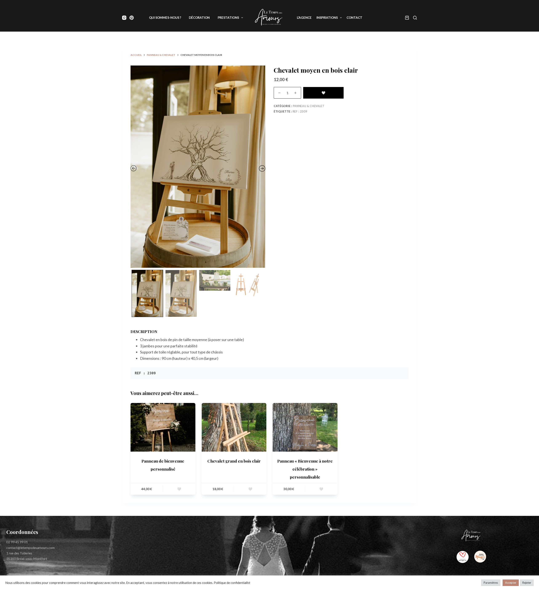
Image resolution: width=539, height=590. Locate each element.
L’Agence (304, 17)
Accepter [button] (510, 582)
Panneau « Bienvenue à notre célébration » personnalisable (305, 469)
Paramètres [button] (491, 582)
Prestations (228, 17)
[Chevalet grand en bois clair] (234, 427)
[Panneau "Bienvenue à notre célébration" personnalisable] (305, 427)
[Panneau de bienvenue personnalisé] (163, 427)
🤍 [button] (179, 489)
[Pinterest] (131, 18)
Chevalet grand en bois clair (234, 461)
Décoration (199, 17)
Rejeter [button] (526, 582)
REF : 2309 (300, 111)
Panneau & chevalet (308, 106)
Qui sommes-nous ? (165, 17)
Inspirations (327, 17)
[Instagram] (124, 18)
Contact (354, 17)
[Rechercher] (415, 18)
